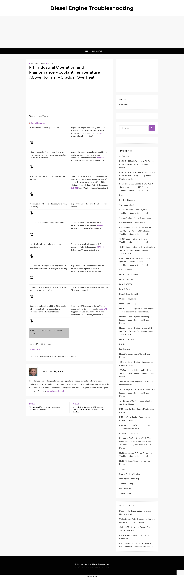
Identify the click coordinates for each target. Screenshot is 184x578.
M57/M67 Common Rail (128, 433)
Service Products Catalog (129, 474)
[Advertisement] (92, 32)
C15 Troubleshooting (128, 205)
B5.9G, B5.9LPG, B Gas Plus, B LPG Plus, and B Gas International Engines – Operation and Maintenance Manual (137, 175)
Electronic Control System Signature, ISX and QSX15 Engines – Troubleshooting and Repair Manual (136, 331)
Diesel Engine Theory (127, 304)
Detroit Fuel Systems (127, 299)
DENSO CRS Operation (128, 274)
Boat (121, 195)
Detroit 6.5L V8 (125, 284)
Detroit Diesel (125, 289)
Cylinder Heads (125, 270)
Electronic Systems (126, 339)
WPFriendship (90, 567)
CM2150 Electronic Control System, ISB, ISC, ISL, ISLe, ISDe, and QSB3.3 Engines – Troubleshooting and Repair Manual (135, 230)
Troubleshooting (126, 483)
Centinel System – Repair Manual (132, 222)
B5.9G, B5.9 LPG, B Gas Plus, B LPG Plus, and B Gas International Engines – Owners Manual (137, 164)
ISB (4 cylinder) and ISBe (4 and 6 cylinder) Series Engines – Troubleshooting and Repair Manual (137, 373)
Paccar (122, 469)
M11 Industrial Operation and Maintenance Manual (57, 356)
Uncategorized (125, 488)
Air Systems (124, 156)
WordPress (105, 567)
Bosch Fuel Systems (127, 200)
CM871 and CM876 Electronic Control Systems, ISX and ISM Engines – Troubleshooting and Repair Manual (134, 261)
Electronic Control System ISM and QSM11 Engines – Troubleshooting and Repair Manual (136, 320)
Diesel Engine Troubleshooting (92, 8)
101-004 (74, 188)
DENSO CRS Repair (127, 279)
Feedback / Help (34, 349)
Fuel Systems (124, 349)
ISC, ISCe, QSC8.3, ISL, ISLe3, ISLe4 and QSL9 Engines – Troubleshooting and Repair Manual (137, 392)
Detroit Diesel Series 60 (128, 294)
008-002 (100, 225)
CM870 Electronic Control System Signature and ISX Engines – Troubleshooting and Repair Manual (137, 250)
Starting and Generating (129, 479)
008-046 (103, 309)
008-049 (100, 157)
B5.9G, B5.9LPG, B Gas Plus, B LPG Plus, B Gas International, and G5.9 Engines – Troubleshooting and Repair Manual (136, 187)
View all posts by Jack (55, 391)
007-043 (100, 247)
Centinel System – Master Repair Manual (135, 218)
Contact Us (97, 51)
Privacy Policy (92, 576)
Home (86, 51)
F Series (122, 344)
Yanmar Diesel (125, 493)
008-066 (101, 133)
